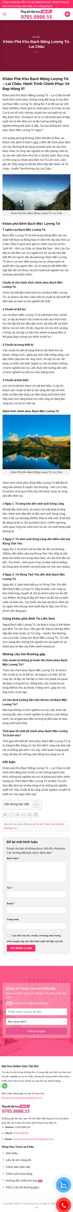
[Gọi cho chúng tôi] (4, 1086)
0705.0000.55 (20, 1133)
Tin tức (36, 37)
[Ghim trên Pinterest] (30, 815)
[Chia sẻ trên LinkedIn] (36, 815)
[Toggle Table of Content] (34, 805)
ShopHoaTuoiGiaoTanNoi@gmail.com (22, 1097)
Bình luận (13, 858)
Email (11, 903)
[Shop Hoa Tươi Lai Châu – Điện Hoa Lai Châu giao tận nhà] (36, 14)
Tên (10, 887)
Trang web (13, 919)
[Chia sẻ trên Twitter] (17, 815)
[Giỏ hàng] (67, 14)
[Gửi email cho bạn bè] (23, 815)
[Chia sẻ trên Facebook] (11, 815)
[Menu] (5, 14)
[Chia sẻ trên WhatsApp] (5, 815)
